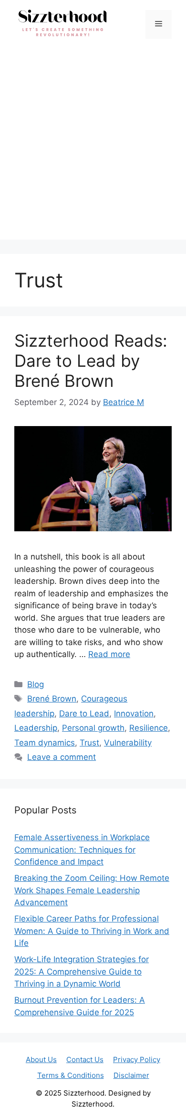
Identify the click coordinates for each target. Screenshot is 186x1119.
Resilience (148, 728)
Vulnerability (128, 742)
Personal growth (93, 728)
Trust (89, 742)
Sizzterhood (83, 1092)
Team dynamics (44, 742)
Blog (35, 684)
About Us (41, 1059)
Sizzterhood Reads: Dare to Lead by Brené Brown (90, 360)
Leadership (35, 728)
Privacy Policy (136, 1059)
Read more (109, 654)
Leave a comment (61, 757)
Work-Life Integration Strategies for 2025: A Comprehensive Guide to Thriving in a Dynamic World (81, 971)
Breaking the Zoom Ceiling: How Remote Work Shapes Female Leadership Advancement (91, 890)
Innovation (134, 713)
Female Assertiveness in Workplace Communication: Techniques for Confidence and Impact (82, 850)
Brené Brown (51, 698)
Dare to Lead (84, 713)
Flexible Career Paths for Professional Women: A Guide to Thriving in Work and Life (91, 931)
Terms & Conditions (70, 1075)
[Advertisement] (93, 146)
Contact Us (84, 1059)
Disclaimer (131, 1075)
